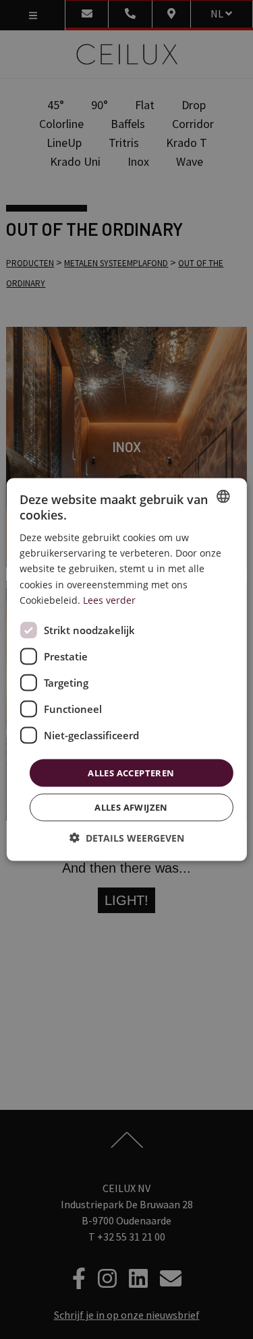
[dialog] (126, 669)
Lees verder (109, 599)
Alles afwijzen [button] (131, 807)
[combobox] (223, 496)
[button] (126, 838)
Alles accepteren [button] (131, 772)
